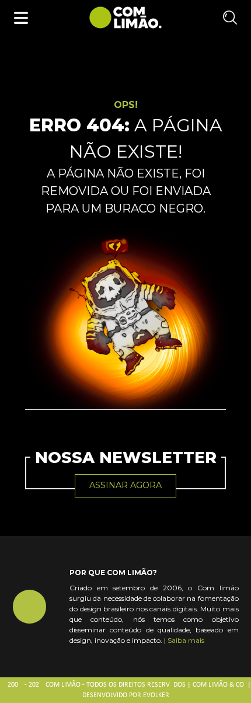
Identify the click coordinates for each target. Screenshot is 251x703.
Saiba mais (186, 640)
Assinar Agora (125, 485)
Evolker (156, 695)
